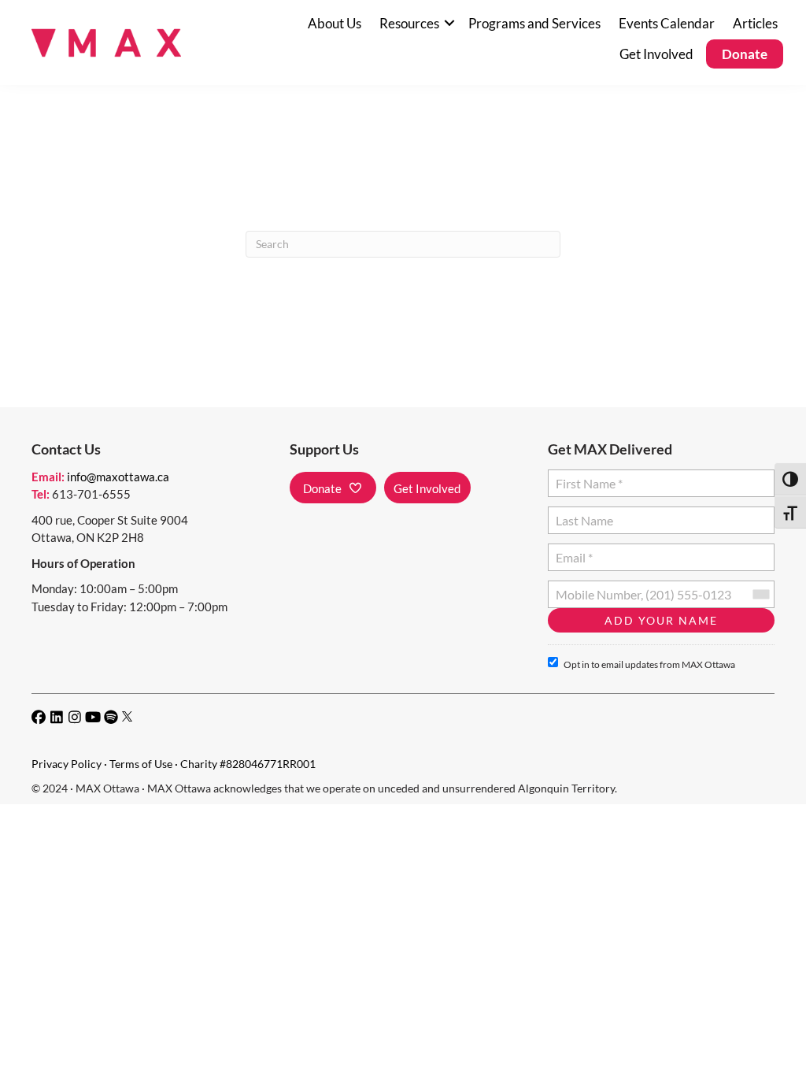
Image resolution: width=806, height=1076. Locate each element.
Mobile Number (595, 588)
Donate (744, 54)
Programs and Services (534, 23)
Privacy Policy (66, 763)
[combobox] (760, 594)
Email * (573, 551)
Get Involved (656, 54)
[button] (449, 23)
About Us (334, 23)
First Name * (586, 477)
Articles (755, 23)
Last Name (582, 514)
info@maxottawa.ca (118, 476)
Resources (409, 23)
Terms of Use (140, 763)
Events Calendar (667, 23)
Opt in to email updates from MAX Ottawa (649, 664)
